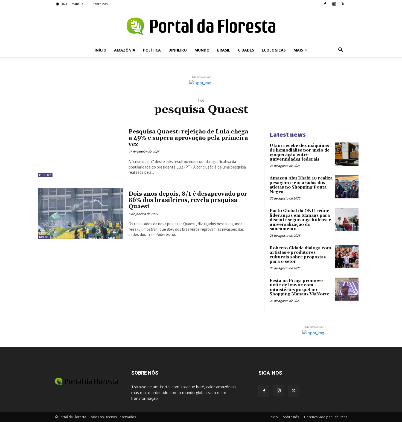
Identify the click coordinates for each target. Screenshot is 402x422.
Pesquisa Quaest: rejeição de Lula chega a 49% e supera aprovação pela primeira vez (188, 138)
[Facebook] (325, 4)
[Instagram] (334, 4)
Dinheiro (177, 50)
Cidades (246, 50)
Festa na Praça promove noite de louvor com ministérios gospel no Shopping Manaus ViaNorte (299, 287)
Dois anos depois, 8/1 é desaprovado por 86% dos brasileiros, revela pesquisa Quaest (188, 200)
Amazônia (124, 50)
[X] (343, 4)
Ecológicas (274, 50)
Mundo (201, 50)
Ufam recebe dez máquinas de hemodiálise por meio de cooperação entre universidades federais (300, 152)
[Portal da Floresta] (201, 26)
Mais (298, 50)
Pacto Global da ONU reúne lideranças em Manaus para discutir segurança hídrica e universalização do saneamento (300, 220)
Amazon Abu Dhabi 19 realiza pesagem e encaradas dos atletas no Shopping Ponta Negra (301, 185)
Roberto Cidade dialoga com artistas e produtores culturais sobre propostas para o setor (300, 255)
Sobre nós (100, 4)
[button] (340, 50)
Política (152, 50)
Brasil (223, 50)
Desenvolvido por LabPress (325, 417)
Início (100, 50)
